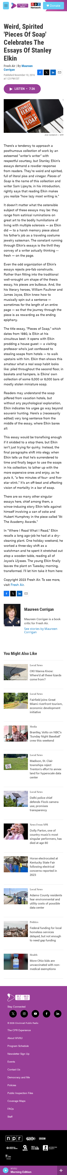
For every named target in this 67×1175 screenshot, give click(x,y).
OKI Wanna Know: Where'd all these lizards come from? (45, 675)
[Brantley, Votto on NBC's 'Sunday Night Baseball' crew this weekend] (16, 733)
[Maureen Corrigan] (12, 615)
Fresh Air (17, 584)
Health (33, 955)
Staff (9, 1116)
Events (11, 1061)
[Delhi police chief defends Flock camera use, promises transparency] (16, 799)
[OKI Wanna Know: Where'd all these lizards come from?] (16, 672)
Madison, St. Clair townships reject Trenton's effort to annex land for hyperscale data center (45, 769)
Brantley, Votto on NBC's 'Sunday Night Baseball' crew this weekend (46, 736)
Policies (11, 1085)
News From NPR (39, 824)
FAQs (10, 1108)
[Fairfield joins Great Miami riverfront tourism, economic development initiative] (16, 701)
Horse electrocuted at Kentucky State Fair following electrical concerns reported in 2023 (44, 866)
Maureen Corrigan (39, 609)
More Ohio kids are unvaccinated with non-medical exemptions (45, 964)
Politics (34, 922)
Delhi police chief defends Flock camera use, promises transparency (44, 803)
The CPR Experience (19, 1030)
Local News (36, 665)
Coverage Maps (16, 1100)
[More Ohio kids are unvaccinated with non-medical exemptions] (16, 962)
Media (33, 726)
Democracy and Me (18, 1077)
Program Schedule (18, 1045)
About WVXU (15, 1038)
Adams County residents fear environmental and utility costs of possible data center (46, 901)
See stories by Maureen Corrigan (40, 630)
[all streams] (62, 1170)
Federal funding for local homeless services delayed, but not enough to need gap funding (46, 934)
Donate (55, 5)
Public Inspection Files (20, 1093)
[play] (5, 1170)
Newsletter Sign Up (18, 1053)
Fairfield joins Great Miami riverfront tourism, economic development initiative (46, 705)
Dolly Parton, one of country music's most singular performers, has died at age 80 (46, 836)
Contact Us (13, 1069)
